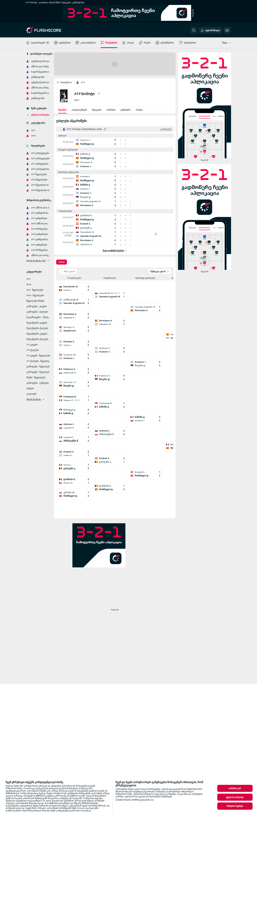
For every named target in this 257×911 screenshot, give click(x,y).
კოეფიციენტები (79, 110)
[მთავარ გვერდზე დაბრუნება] (50, 30)
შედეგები (96, 110)
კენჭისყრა (125, 110)
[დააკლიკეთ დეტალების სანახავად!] (114, 142)
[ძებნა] (193, 30)
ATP (83, 82)
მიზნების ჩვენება (235, 806)
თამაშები (111, 110)
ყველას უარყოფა (235, 797)
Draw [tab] (61, 262)
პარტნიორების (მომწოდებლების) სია (135, 800)
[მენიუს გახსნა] (227, 30)
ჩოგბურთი (66, 82)
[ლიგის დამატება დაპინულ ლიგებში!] (99, 94)
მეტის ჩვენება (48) (36, 260)
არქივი (139, 110)
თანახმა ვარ (235, 788)
